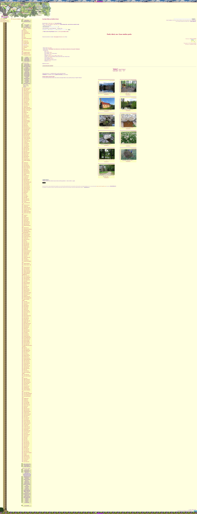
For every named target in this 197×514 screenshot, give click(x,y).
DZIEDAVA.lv (100, 1)
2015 (112, 93)
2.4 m (61, 55)
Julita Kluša (113, 80)
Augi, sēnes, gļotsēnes (49, 24)
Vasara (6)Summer (120, 69)
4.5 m (51, 53)
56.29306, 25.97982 (190, 44)
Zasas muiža (50, 47)
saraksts (5, 20)
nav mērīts (50, 56)
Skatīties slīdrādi (45, 76)
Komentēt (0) (106, 94)
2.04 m (50, 59)
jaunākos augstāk (115, 71)
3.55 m (50, 54)
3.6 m (47, 51)
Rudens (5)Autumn (124, 69)
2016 (132, 109)
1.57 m (49, 60)
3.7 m (47, 54)
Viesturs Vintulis (112, 148)
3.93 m (51, 57)
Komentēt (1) (106, 111)
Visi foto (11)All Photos (115, 69)
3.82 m (50, 55)
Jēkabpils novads (62, 36)
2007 (113, 159)
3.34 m (50, 52)
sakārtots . (63, 31)
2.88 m (55, 55)
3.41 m (53, 55)
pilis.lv (48, 63)
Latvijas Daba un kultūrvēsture (50, 19)
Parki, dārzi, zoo (51, 23)
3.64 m (52, 58)
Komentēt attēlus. (52, 76)
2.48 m (58, 55)
